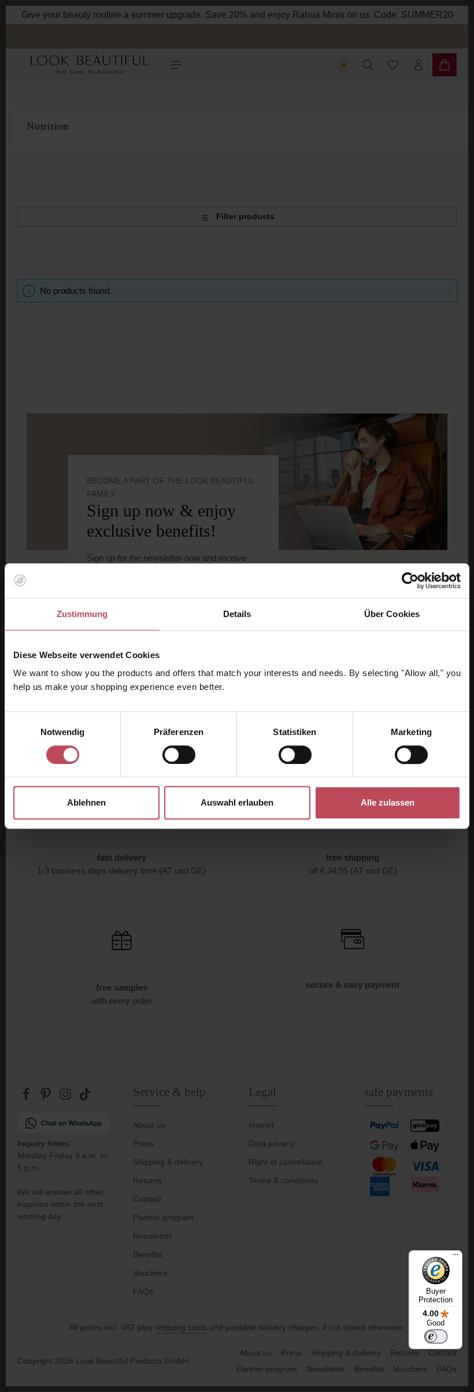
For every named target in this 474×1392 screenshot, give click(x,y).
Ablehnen (86, 802)
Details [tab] (237, 614)
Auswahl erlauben (237, 802)
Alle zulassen (387, 802)
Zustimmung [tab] (82, 614)
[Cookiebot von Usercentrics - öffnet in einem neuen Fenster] (410, 580)
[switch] (178, 754)
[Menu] (455, 1257)
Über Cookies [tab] (392, 614)
